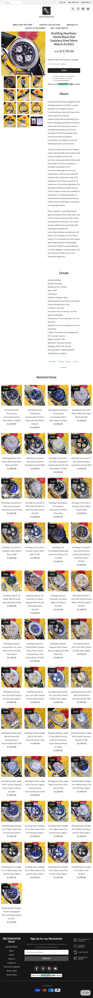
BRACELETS (72, 25)
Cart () (74, 2)
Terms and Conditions (11, 967)
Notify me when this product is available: (63, 60)
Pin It (69, 361)
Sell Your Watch (12, 947)
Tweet (54, 361)
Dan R (50, 986)
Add (76, 361)
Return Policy (12, 975)
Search (11, 955)
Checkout (86, 2)
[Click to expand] (23, 53)
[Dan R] (46, 13)
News (11, 951)
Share (62, 361)
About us (11, 959)
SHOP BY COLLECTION (49, 25)
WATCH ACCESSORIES (35, 28)
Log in (62, 2)
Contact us (11, 963)
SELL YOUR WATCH (59, 28)
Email (64, 367)
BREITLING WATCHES (22, 25)
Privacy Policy (12, 971)
